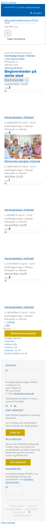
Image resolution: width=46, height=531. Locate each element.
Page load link (8, 522)
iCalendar (9, 341)
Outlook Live (10, 347)
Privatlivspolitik (16, 506)
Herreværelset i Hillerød (19, 117)
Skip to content (8, 2)
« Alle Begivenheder (14, 58)
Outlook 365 (10, 344)
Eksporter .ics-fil (12, 350)
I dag (7, 325)
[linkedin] (15, 406)
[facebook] (11, 406)
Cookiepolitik (19, 512)
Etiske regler (32, 509)
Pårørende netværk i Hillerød (22, 161)
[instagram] (7, 406)
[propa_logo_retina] (23, 370)
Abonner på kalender (23, 333)
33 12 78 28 (20, 7)
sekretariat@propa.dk (33, 7)
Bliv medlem (37, 13)
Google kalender (12, 338)
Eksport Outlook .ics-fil (15, 353)
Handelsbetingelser (23, 515)
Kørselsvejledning (13, 68)
